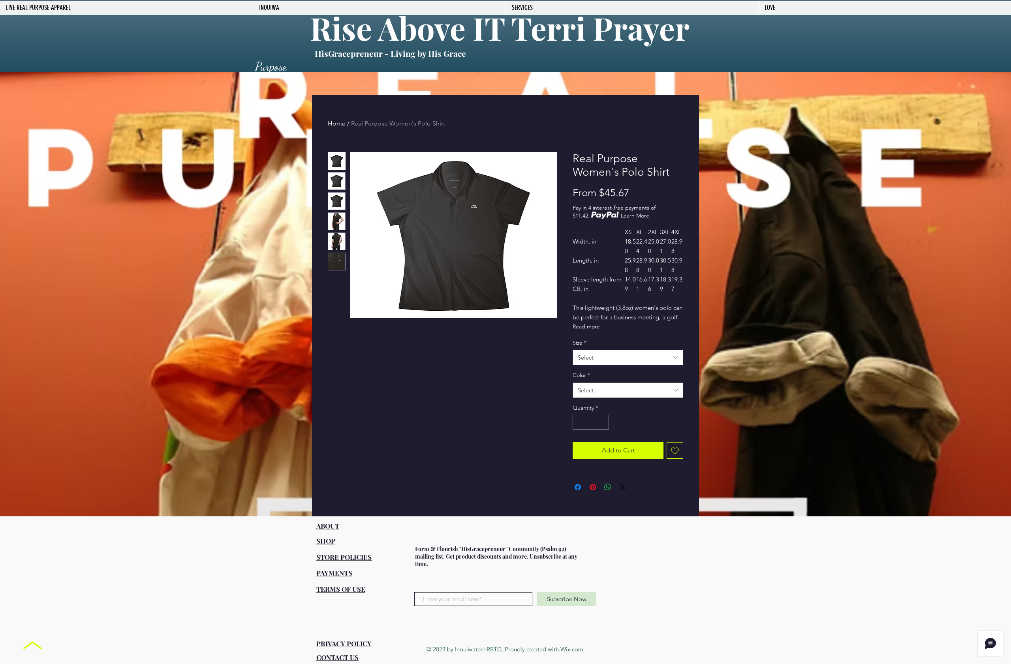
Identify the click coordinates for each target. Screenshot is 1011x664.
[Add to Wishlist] (675, 450)
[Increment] (603, 422)
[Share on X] (623, 487)
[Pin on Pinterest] (593, 487)
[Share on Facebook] (578, 487)
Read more (586, 326)
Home (337, 123)
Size (579, 342)
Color (581, 375)
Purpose (271, 66)
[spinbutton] (591, 422)
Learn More (635, 215)
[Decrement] (579, 422)
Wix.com (571, 649)
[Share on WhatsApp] (608, 487)
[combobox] (628, 357)
